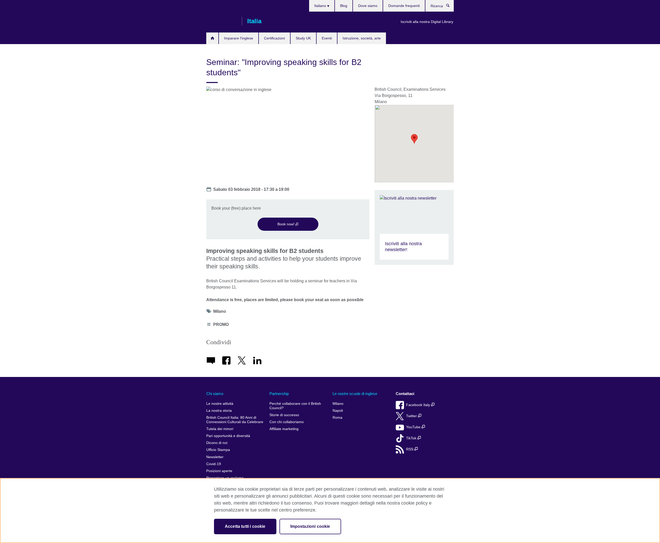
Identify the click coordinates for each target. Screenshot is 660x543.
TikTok (411, 438)
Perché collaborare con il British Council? (295, 406)
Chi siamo (214, 393)
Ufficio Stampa (218, 450)
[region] (330, 510)
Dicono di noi (216, 443)
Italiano (320, 6)
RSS (410, 449)
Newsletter (215, 457)
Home (212, 38)
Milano (338, 404)
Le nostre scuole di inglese (355, 393)
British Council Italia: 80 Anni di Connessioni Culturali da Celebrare (234, 420)
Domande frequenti (404, 6)
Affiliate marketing (284, 429)
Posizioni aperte (219, 471)
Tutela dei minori (219, 429)
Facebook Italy (418, 405)
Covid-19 (213, 464)
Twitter (412, 416)
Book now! (286, 224)
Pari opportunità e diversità (228, 436)
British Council (221, 21)
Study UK (303, 38)
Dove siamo (367, 6)
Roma (337, 417)
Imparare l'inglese (238, 38)
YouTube (414, 427)
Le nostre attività (219, 404)
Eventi (327, 38)
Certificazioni (274, 38)
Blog (343, 6)
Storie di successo (284, 415)
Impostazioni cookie (310, 526)
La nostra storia (219, 411)
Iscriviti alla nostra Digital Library (427, 22)
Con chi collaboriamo (286, 422)
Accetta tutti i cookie (245, 526)
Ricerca (450, 6)
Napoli (338, 411)
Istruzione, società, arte (362, 38)
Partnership (279, 393)
